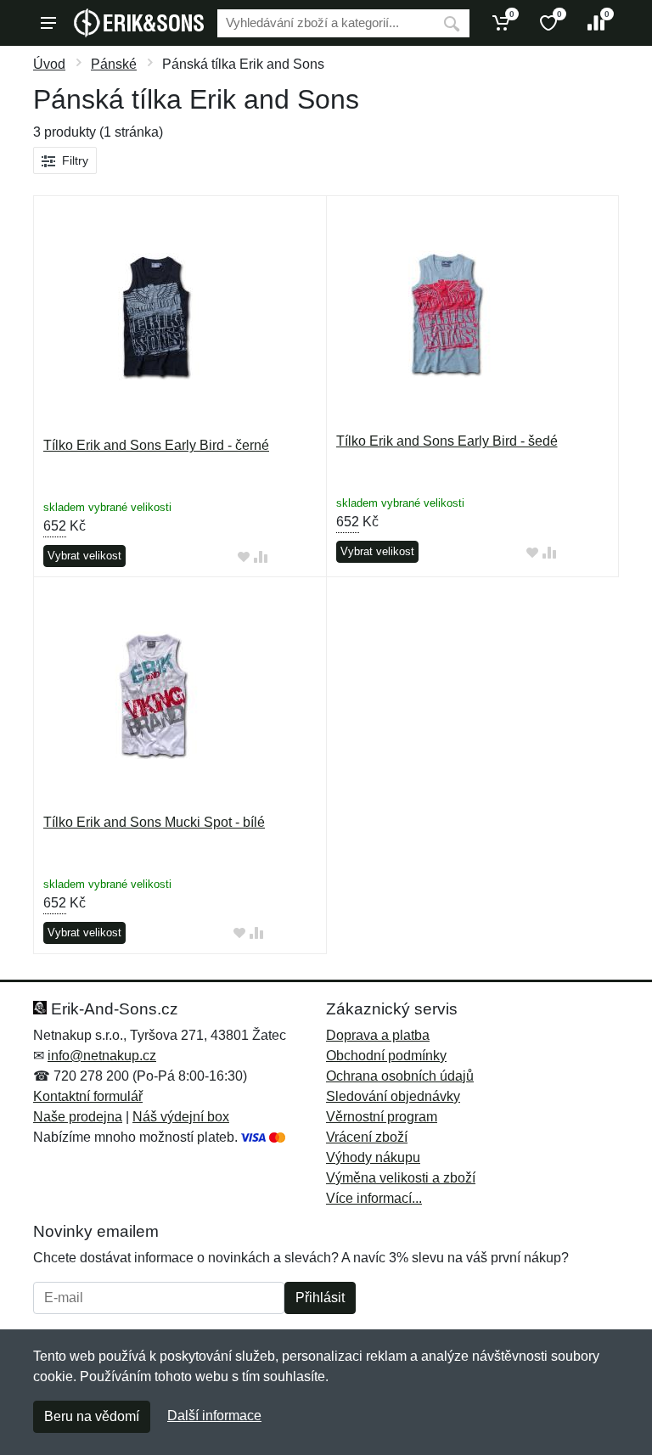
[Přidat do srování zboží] (260, 556)
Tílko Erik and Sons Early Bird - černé (156, 445)
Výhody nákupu (373, 1157)
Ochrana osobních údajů (400, 1076)
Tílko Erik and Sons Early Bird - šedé (447, 441)
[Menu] (48, 23)
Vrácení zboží (367, 1137)
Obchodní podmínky (386, 1055)
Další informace (214, 1415)
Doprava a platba (378, 1035)
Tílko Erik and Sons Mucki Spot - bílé (154, 822)
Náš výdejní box (180, 1117)
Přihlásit (320, 1297)
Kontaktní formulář (88, 1096)
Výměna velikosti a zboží (400, 1178)
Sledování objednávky (393, 1096)
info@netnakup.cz (102, 1055)
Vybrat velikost (84, 555)
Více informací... (374, 1198)
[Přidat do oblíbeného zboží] (243, 556)
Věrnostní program (381, 1117)
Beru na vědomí (91, 1416)
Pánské (114, 64)
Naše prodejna (77, 1117)
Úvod (49, 64)
